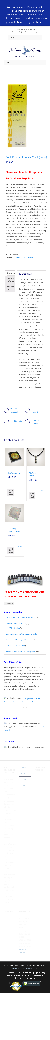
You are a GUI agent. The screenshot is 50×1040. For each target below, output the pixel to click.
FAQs (23, 773)
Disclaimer (16, 968)
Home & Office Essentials (23, 257)
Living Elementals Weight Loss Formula (21, 634)
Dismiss (40, 22)
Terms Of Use (27, 968)
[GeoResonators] (14, 457)
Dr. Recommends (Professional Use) (20, 618)
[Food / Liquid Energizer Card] (14, 513)
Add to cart (11, 492)
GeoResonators (13, 473)
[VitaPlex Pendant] (36, 457)
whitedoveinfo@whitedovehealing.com (25, 32)
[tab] (12, 273)
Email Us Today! (32, 18)
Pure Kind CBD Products (15, 645)
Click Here (9, 603)
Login (23, 785)
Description (12, 273)
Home (23, 767)
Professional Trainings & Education (19, 640)
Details (20, 488)
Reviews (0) (10, 288)
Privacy (36, 968)
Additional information (12, 279)
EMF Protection (13, 628)
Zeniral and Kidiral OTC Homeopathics (21, 651)
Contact (24, 779)
